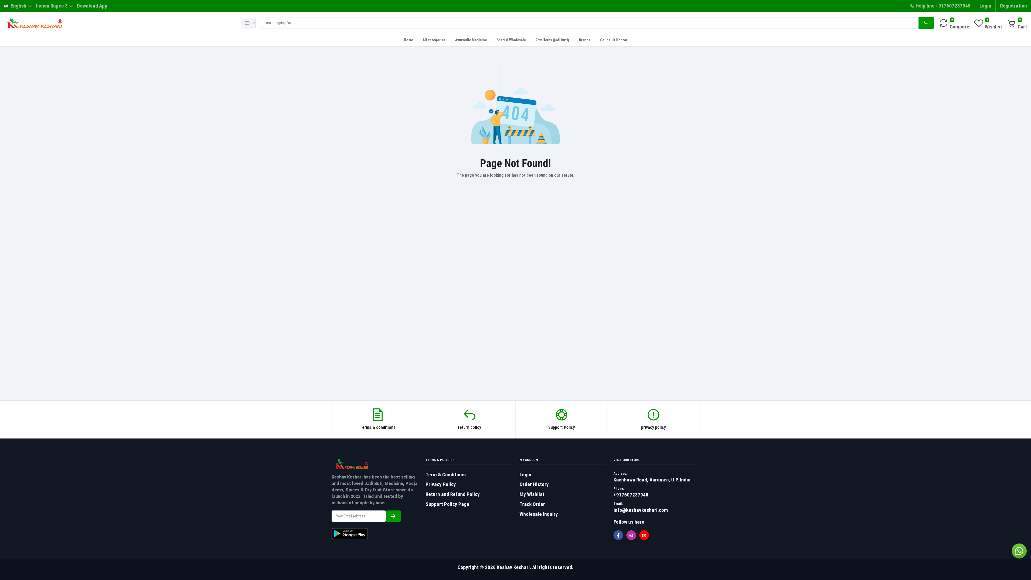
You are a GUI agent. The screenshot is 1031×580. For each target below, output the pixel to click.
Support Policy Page (447, 504)
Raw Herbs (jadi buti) (552, 40)
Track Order (532, 504)
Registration (1013, 6)
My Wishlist (532, 494)
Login (985, 6)
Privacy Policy (441, 484)
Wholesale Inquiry (539, 514)
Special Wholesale (511, 40)
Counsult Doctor (613, 40)
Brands (584, 40)
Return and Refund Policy (453, 494)
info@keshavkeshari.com (640, 510)
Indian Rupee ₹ (51, 6)
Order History (534, 484)
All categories (434, 40)
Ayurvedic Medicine (471, 40)
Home (408, 40)
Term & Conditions (446, 475)
